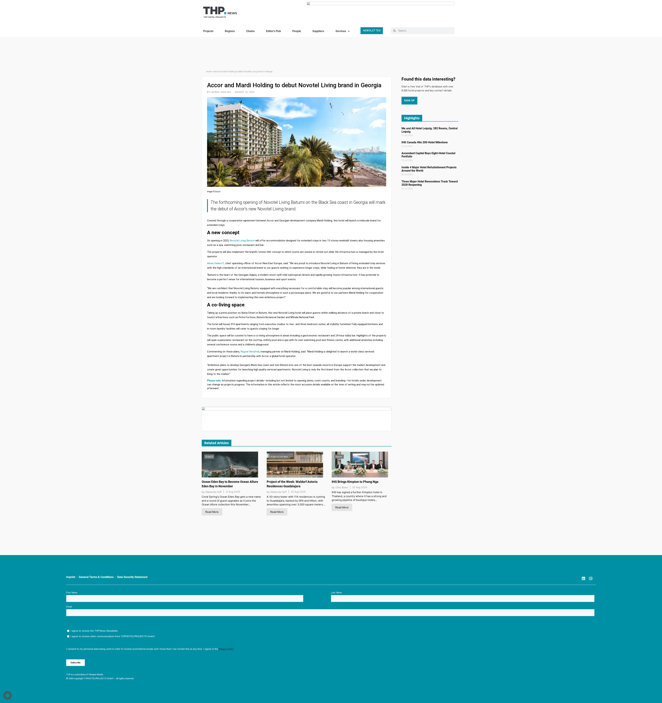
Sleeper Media (96, 674)
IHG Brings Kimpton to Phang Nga (355, 481)
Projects (208, 31)
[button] (7, 695)
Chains (250, 31)
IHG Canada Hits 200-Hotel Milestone (425, 142)
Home (208, 71)
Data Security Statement (132, 577)
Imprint (70, 577)
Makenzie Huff (213, 492)
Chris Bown (341, 487)
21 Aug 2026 (233, 492)
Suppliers (318, 31)
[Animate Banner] (380, 10)
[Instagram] (591, 578)
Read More (212, 511)
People (296, 31)
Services (340, 31)
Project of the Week (279, 457)
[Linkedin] (583, 578)
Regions (230, 31)
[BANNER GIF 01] (296, 418)
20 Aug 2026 (298, 492)
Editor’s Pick (273, 31)
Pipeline (339, 457)
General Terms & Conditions (96, 577)
